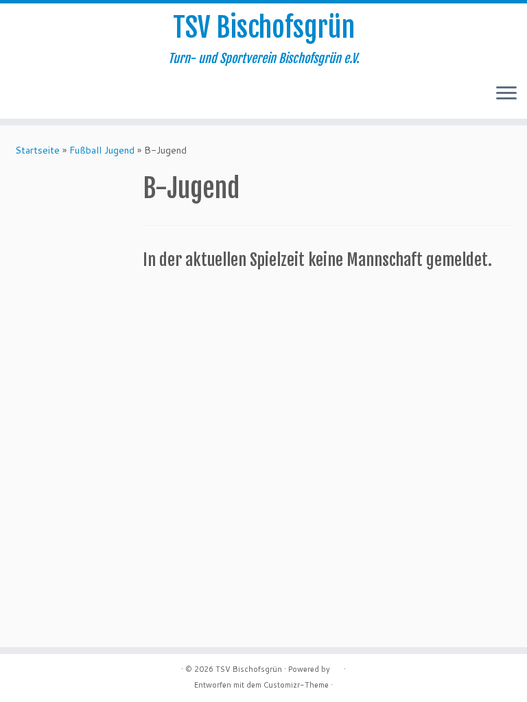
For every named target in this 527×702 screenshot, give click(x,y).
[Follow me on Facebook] (43, 95)
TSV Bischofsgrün (264, 27)
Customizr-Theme (296, 684)
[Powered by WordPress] (337, 666)
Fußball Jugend (101, 150)
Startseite (37, 150)
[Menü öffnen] (506, 94)
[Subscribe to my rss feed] (25, 95)
